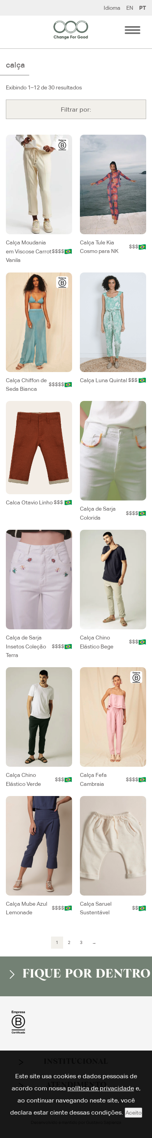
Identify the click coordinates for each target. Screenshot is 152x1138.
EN (129, 8)
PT (142, 8)
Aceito (133, 1113)
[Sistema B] (62, 145)
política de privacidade (100, 1088)
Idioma (112, 8)
